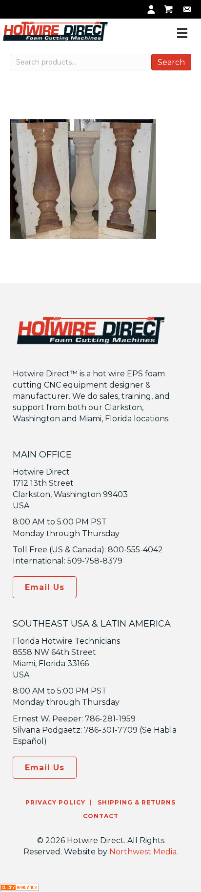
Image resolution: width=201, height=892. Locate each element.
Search (171, 62)
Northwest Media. (143, 851)
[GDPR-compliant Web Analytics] (19, 887)
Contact (101, 816)
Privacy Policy (55, 802)
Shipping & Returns (136, 802)
